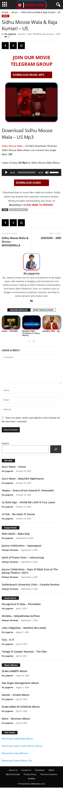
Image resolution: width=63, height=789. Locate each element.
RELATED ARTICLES (19, 310)
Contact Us (26, 770)
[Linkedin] (31, 301)
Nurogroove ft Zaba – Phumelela (21, 604)
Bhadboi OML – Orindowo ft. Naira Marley (31, 333)
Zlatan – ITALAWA (10, 331)
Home (5, 12)
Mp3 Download (13, 774)
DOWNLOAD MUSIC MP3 (28, 74)
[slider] (54, 172)
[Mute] (47, 172)
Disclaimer (39, 770)
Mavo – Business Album (16, 718)
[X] (13, 45)
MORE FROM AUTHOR (43, 310)
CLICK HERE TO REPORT (38, 205)
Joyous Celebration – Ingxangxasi (21, 545)
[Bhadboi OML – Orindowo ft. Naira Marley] (31, 322)
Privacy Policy (30, 774)
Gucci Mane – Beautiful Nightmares (23, 478)
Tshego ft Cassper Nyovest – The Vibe (24, 651)
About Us (13, 770)
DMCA (51, 770)
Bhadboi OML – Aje (51, 331)
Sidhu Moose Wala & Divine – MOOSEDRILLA (15, 241)
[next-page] (33, 341)
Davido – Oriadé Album (15, 694)
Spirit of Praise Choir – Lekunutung (23, 557)
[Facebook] (5, 45)
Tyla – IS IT (8, 639)
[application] (31, 172)
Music (15, 12)
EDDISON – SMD (51, 238)
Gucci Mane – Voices (14, 466)
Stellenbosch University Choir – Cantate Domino (30, 584)
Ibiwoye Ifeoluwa (10, 550)
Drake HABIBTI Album (14, 671)
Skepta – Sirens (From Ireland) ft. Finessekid (28, 490)
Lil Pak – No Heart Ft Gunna (18, 514)
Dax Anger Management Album (20, 683)
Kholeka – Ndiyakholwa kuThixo (21, 616)
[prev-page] (29, 341)
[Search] (55, 449)
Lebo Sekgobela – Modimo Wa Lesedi (24, 627)
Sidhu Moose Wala (12, 146)
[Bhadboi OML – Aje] (52, 322)
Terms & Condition (48, 774)
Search (5, 443)
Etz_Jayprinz (10, 34)
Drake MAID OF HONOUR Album (21, 706)
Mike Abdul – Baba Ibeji (16, 533)
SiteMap (31, 778)
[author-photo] (31, 261)
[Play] (6, 172)
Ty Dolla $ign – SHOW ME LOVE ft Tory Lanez (28, 502)
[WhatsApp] (21, 45)
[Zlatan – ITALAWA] (11, 322)
